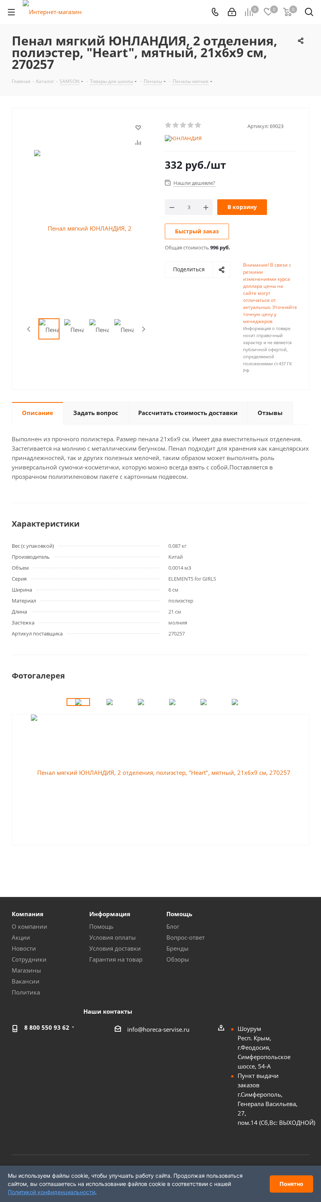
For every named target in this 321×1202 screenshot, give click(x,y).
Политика (26, 992)
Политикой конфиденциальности (51, 1192)
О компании (29, 926)
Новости (24, 948)
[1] (168, 125)
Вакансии (26, 981)
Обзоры (177, 959)
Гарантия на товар (115, 959)
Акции (21, 937)
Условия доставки (115, 948)
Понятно (291, 1183)
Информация (109, 914)
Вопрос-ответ (185, 937)
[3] (183, 125)
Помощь (101, 926)
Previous (29, 329)
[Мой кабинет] (232, 12)
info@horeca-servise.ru (158, 1029)
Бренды (177, 948)
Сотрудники (29, 959)
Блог (172, 926)
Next (143, 329)
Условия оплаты (112, 937)
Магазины (26, 970)
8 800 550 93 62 (46, 1027)
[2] (176, 125)
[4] (191, 125)
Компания (27, 914)
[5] (198, 125)
